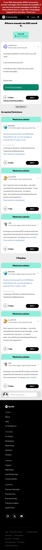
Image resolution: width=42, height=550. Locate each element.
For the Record (10, 426)
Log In (33, 17)
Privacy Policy (8, 535)
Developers (9, 441)
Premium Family (11, 498)
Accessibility (16, 539)
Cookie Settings (18, 535)
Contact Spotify (11, 479)
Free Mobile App (11, 474)
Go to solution (22, 36)
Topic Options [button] (20, 107)
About (7, 417)
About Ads (8, 539)
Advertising (9, 445)
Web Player (9, 470)
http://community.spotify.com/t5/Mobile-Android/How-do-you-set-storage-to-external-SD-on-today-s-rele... (18, 137)
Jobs (7, 421)
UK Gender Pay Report (11, 546)
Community (11, 17)
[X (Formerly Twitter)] (14, 516)
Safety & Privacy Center (16, 532)
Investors (8, 450)
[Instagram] (7, 516)
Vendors (8, 455)
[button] (38, 46)
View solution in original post (14, 154)
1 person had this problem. (13, 101)
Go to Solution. (16, 87)
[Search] (28, 17)
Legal (6, 532)
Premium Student (11, 503)
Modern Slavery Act (10, 542)
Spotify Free (9, 507)
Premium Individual (12, 489)
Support (8, 465)
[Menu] (38, 17)
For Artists (9, 436)
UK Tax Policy (20, 542)
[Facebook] (21, 516)
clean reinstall (31, 237)
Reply (32, 98)
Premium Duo (10, 494)
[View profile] (5, 46)
